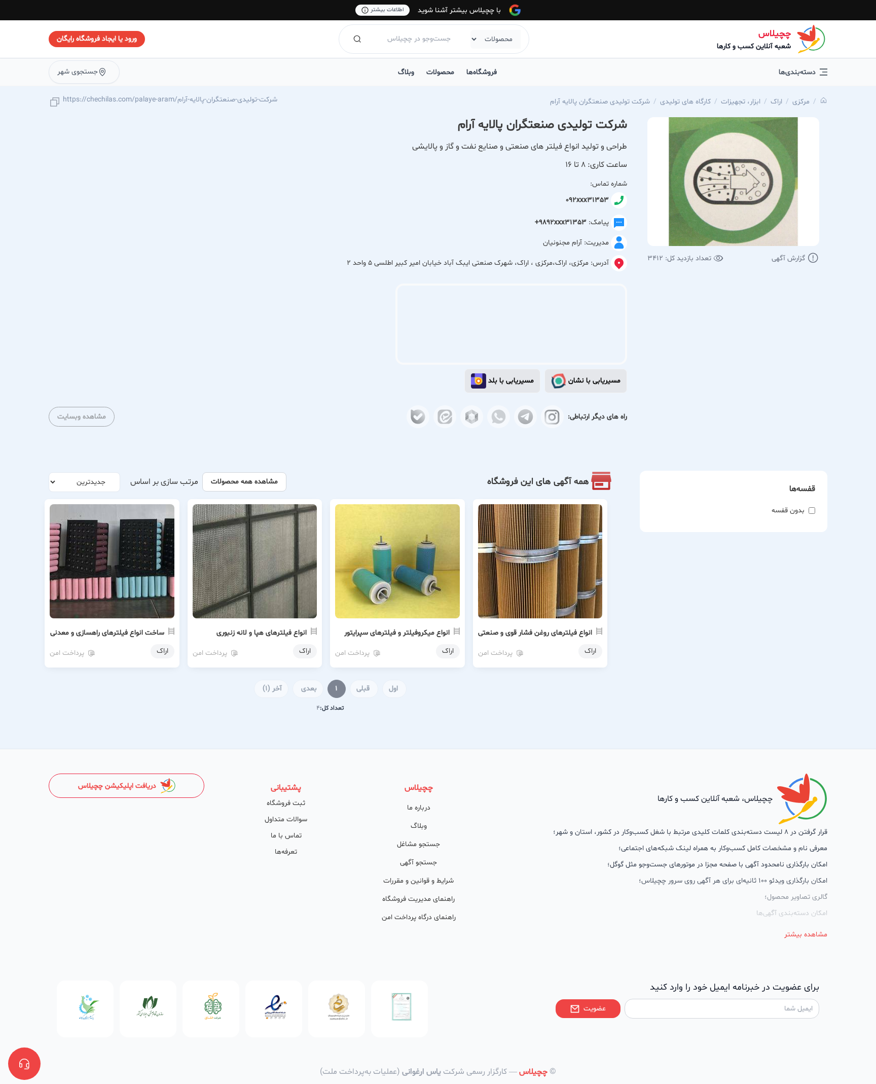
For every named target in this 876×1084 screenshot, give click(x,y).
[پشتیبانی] (24, 1063)
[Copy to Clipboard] (55, 102)
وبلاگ (406, 72)
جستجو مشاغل (418, 844)
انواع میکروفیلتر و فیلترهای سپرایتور (397, 633)
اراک (776, 102)
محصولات (440, 72)
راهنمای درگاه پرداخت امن (419, 917)
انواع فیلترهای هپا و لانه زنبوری (261, 633)
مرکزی (801, 102)
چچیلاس (774, 33)
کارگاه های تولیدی (685, 102)
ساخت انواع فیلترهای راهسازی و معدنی (107, 633)
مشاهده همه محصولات (244, 481)
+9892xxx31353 (561, 222)
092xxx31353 (587, 200)
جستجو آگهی (418, 862)
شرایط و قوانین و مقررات (418, 881)
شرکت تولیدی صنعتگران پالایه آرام (600, 102)
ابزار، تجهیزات (740, 102)
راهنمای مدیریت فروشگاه (418, 899)
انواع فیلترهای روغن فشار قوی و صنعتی (535, 633)
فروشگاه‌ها (481, 72)
